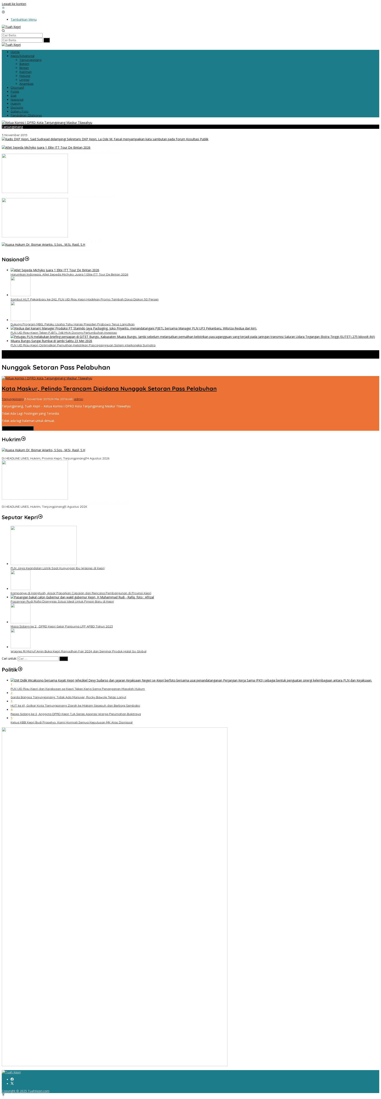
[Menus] (3, 8)
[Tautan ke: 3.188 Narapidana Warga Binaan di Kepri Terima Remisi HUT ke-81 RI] (35, 236)
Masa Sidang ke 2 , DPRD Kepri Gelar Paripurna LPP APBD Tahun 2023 (62, 626)
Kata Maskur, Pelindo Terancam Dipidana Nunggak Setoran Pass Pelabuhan (57, 131)
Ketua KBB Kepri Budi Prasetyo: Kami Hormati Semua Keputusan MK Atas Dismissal (72, 722)
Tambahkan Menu (24, 19)
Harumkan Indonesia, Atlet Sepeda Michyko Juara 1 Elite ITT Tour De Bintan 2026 (60, 152)
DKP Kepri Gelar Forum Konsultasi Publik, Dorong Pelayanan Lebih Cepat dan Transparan (67, 143)
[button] (46, 40)
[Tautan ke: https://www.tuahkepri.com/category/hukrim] (23, 439)
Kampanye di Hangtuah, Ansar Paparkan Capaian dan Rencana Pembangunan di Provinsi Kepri (81, 593)
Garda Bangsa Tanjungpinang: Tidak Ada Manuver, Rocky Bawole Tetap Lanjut (68, 697)
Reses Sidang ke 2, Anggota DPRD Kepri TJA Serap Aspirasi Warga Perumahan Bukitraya (76, 714)
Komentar (18, 356)
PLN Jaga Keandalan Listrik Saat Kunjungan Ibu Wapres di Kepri (58, 568)
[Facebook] (12, 1079)
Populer (16, 352)
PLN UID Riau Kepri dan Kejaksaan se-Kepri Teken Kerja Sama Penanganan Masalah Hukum (78, 689)
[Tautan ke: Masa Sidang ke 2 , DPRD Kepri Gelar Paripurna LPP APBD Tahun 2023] (20, 622)
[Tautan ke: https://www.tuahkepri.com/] (27, 259)
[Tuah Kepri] (11, 27)
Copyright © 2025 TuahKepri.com (25, 1091)
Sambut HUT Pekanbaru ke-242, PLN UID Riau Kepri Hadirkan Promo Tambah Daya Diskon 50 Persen (85, 299)
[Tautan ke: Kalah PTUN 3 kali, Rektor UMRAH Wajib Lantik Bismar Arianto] (43, 244)
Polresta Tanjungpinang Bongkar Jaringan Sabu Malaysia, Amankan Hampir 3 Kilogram (66, 503)
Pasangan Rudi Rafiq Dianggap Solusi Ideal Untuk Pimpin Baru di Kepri (62, 601)
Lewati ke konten (14, 4)
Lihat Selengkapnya (18, 428)
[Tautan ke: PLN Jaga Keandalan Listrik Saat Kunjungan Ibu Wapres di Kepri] (44, 564)
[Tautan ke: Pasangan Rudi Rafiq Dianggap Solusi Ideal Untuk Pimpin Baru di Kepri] (82, 597)
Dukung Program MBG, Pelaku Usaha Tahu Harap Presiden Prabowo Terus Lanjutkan (72, 324)
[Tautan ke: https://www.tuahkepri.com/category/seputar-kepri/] (40, 517)
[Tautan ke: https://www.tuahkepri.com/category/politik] (20, 669)
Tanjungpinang (12, 127)
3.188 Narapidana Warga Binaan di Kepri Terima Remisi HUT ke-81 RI (52, 240)
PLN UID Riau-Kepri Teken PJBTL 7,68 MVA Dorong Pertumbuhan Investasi (64, 333)
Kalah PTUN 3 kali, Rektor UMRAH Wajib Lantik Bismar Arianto (47, 249)
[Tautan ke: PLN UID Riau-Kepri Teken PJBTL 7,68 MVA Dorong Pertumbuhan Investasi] (134, 328)
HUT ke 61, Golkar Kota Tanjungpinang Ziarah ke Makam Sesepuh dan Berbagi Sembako (75, 706)
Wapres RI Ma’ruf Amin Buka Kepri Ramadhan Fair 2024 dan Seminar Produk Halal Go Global (78, 651)
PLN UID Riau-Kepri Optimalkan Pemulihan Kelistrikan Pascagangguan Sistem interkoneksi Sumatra (83, 345)
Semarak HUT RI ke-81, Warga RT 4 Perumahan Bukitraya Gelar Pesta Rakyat (58, 196)
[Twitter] (12, 1084)
